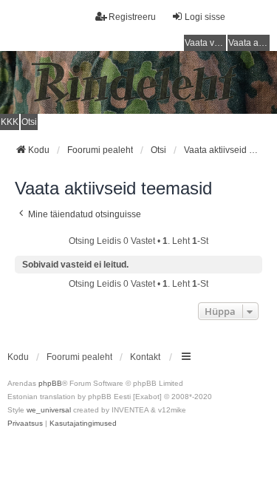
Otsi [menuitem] (29, 122)
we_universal (49, 410)
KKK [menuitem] (9, 122)
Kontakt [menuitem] (145, 357)
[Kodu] (138, 82)
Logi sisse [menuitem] (205, 17)
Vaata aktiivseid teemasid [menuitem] (249, 43)
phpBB (50, 383)
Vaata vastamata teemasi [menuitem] (205, 43)
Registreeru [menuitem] (132, 17)
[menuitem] (25, 423)
